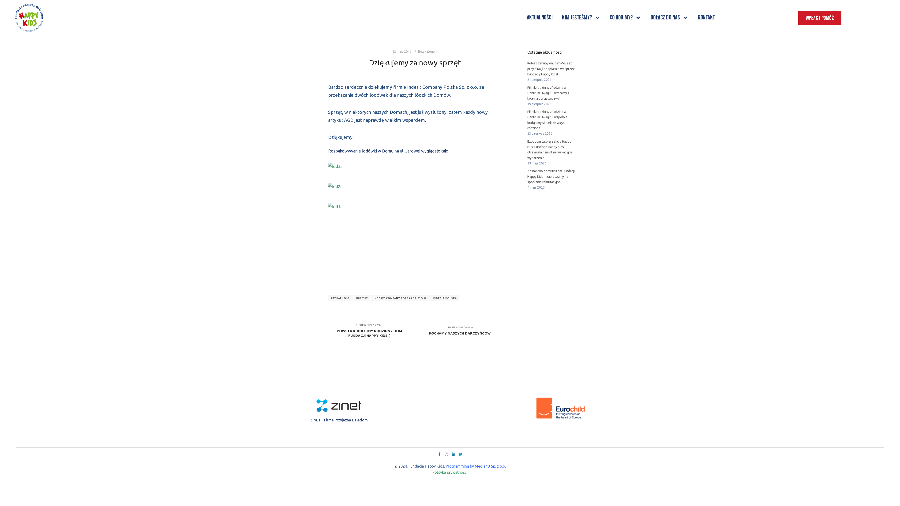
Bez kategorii (427, 51)
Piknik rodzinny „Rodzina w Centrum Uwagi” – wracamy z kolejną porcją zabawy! (548, 93)
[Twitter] (461, 454)
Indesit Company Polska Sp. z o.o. (400, 298)
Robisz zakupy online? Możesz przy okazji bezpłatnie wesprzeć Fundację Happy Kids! (551, 68)
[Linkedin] (453, 454)
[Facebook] (439, 454)
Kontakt (706, 17)
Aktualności (540, 17)
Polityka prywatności (450, 472)
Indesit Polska (445, 298)
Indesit (362, 298)
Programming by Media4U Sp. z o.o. (476, 466)
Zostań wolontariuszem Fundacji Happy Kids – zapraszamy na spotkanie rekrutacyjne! (551, 176)
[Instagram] (446, 454)
